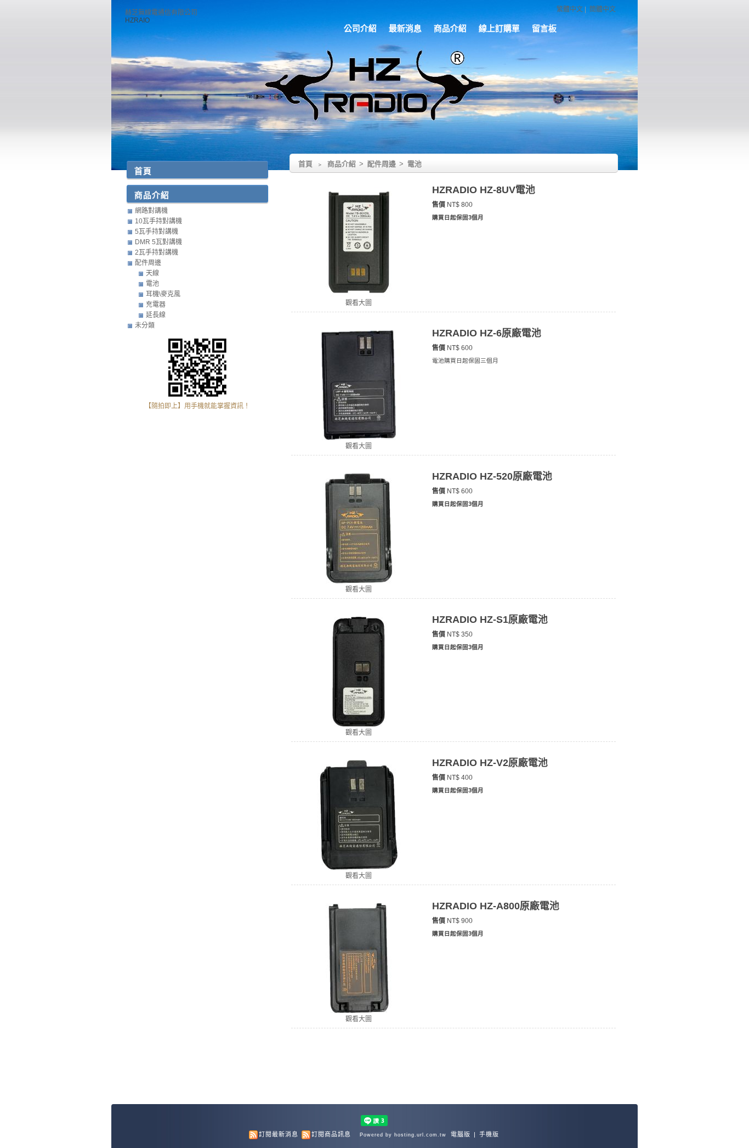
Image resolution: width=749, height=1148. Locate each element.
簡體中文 (602, 9)
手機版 (489, 1134)
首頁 (305, 164)
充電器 (156, 304)
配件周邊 (382, 164)
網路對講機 (151, 211)
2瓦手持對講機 (156, 252)
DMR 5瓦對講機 (158, 242)
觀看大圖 (358, 303)
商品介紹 (450, 28)
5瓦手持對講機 (156, 231)
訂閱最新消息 (278, 1134)
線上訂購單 (499, 28)
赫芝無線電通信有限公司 (161, 12)
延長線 (156, 315)
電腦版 (460, 1134)
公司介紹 (360, 28)
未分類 (145, 325)
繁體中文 (570, 9)
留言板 (544, 28)
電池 (414, 164)
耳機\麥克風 (163, 294)
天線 (152, 273)
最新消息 (405, 28)
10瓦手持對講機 (158, 221)
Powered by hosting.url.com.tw (403, 1135)
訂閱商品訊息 (331, 1134)
